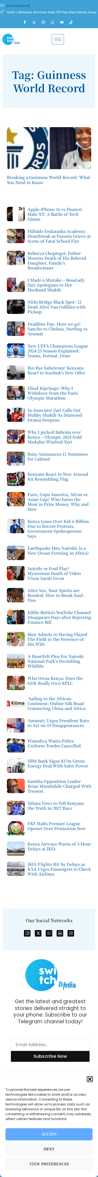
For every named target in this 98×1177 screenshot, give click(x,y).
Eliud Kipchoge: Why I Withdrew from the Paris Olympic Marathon (52, 393)
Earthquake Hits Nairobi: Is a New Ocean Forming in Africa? (58, 550)
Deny (49, 1149)
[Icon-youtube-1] (49, 933)
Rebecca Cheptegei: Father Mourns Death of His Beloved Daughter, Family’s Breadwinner (56, 260)
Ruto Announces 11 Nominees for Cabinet (57, 456)
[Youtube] (64, 22)
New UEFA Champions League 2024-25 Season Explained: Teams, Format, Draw (57, 350)
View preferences (49, 1164)
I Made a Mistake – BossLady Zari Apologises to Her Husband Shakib (56, 284)
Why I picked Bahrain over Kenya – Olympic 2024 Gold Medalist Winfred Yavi (54, 437)
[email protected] (18, 6)
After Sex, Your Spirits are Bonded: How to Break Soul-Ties (55, 595)
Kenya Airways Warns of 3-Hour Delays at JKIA (59, 846)
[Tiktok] (73, 22)
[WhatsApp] (55, 22)
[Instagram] (46, 22)
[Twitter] (36, 22)
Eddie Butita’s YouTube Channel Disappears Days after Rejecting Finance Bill (59, 617)
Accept (49, 1134)
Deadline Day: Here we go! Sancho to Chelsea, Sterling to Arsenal (57, 328)
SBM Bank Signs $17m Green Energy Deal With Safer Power (57, 763)
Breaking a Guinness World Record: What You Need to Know (48, 179)
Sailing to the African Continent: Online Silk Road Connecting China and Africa (56, 703)
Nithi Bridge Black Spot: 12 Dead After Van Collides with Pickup (56, 306)
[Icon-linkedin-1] (60, 933)
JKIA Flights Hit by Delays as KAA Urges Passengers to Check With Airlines (59, 869)
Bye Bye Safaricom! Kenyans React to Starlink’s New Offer (56, 370)
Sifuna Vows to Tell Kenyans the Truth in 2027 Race (55, 805)
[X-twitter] (38, 933)
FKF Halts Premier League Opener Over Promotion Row (56, 826)
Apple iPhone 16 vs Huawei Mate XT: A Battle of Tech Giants (54, 214)
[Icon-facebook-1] (27, 933)
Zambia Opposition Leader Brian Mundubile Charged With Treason (59, 786)
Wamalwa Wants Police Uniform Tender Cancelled (54, 743)
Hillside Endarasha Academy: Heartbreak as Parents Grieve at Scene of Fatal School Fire (59, 236)
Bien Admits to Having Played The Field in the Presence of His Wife (57, 639)
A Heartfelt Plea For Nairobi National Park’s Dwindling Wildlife (55, 661)
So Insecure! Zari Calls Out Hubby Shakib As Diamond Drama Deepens (54, 415)
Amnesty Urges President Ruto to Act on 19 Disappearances (58, 723)
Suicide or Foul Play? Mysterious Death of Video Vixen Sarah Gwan (54, 573)
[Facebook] (27, 22)
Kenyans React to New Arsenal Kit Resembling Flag (57, 476)
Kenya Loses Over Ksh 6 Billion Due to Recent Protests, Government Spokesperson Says (58, 528)
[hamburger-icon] (58, 39)
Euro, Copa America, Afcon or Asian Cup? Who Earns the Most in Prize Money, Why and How (58, 501)
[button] (90, 1079)
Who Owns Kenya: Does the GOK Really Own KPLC (55, 680)
